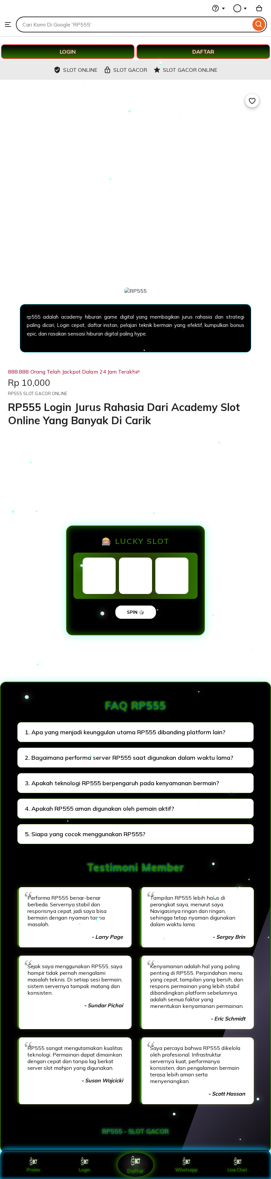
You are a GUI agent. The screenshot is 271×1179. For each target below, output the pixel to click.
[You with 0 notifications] (240, 8)
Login (84, 1169)
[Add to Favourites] (252, 101)
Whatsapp (186, 1169)
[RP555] (21, 13)
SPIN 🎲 (135, 612)
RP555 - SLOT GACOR (135, 1131)
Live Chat (237, 1169)
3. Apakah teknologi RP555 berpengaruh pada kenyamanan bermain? (122, 783)
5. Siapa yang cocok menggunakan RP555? (85, 834)
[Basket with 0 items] (259, 8)
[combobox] (133, 24)
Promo (33, 1169)
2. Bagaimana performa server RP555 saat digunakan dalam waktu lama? (129, 757)
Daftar (135, 1170)
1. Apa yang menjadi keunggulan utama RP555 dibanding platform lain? (125, 732)
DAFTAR (203, 51)
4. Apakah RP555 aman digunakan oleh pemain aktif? (99, 808)
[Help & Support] (218, 8)
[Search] (259, 24)
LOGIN (68, 51)
